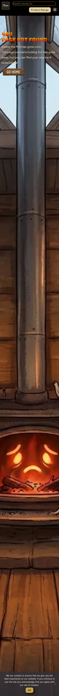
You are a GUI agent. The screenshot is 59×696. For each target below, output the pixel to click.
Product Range (40, 9)
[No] (55, 683)
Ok (29, 690)
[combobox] (34, 4)
